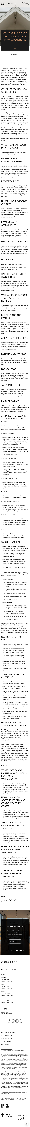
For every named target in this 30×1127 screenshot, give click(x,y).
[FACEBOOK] (9, 1021)
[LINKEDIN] (17, 1021)
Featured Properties (8, 1032)
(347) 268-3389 (5, 993)
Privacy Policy (23, 1119)
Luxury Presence (23, 1115)
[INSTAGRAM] (13, 1021)
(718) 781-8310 (5, 986)
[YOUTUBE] (20, 1021)
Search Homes (6, 1041)
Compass (10, 1055)
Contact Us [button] (5, 1044)
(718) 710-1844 (5, 979)
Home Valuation (6, 1038)
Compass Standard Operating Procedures (12, 1050)
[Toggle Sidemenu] (27, 3)
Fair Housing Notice (6, 1049)
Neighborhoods (6, 1035)
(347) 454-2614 (20, 950)
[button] (15, 941)
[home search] (23, 3)
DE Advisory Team (8, 761)
